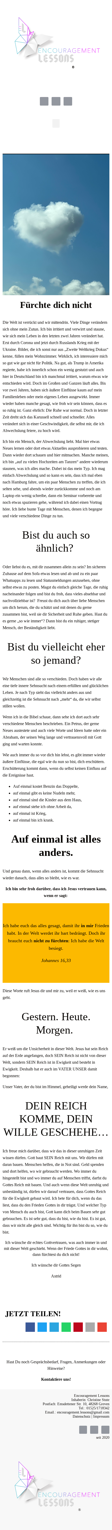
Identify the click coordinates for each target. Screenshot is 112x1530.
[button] (56, 123)
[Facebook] (44, 101)
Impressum (101, 1416)
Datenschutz (81, 1416)
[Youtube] (68, 101)
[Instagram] (56, 101)
